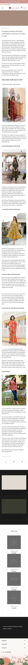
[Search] (23, 8)
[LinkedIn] (9, 652)
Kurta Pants (14, 187)
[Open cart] (25, 8)
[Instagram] (3, 652)
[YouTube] (7, 652)
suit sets (21, 125)
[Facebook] (1, 652)
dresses (3, 250)
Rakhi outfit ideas (10, 73)
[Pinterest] (5, 652)
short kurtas (8, 410)
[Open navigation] (2, 8)
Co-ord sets (4, 349)
